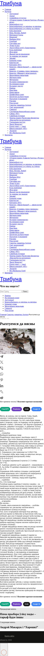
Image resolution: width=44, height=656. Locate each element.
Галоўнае (13, 41)
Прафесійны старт (16, 94)
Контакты (9, 135)
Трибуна (11, 3)
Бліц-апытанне (15, 31)
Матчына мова (15, 77)
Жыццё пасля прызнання (19, 54)
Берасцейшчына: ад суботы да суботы (24, 29)
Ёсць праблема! (15, 50)
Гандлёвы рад (14, 43)
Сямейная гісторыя (17, 116)
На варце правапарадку (18, 82)
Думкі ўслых (14, 46)
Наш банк (13, 90)
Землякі (12, 58)
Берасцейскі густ (16, 24)
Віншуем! (13, 37)
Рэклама (12, 101)
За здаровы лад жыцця (18, 56)
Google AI (36, 409)
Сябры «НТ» (14, 114)
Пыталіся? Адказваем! (18, 99)
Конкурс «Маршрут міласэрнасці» (23, 73)
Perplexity (16, 409)
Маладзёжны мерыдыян (19, 75)
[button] (4, 649)
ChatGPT (5, 409)
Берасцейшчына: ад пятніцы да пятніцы (25, 26)
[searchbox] (11, 291)
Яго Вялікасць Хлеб (17, 133)
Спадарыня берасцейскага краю (22, 111)
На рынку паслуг (16, 86)
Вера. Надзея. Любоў (17, 33)
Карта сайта (9, 636)
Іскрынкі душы (15, 60)
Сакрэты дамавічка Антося (20, 105)
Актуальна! (14, 14)
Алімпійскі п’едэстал (17, 18)
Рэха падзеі (13, 103)
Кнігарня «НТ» (15, 65)
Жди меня (13, 52)
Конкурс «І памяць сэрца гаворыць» (23, 71)
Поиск (25, 291)
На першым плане (16, 84)
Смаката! (13, 109)
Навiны (12, 88)
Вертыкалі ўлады (16, 35)
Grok (27, 409)
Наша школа (14, 92)
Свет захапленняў (16, 107)
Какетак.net (14, 63)
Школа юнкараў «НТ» (18, 129)
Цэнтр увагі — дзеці (17, 126)
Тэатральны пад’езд (17, 122)
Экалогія (12, 131)
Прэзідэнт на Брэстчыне (19, 97)
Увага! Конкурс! (15, 124)
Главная (8, 9)
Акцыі (12, 16)
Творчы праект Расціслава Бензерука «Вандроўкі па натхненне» (24, 119)
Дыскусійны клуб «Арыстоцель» (22, 48)
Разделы (8, 12)
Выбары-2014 (14, 39)
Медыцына (13, 80)
